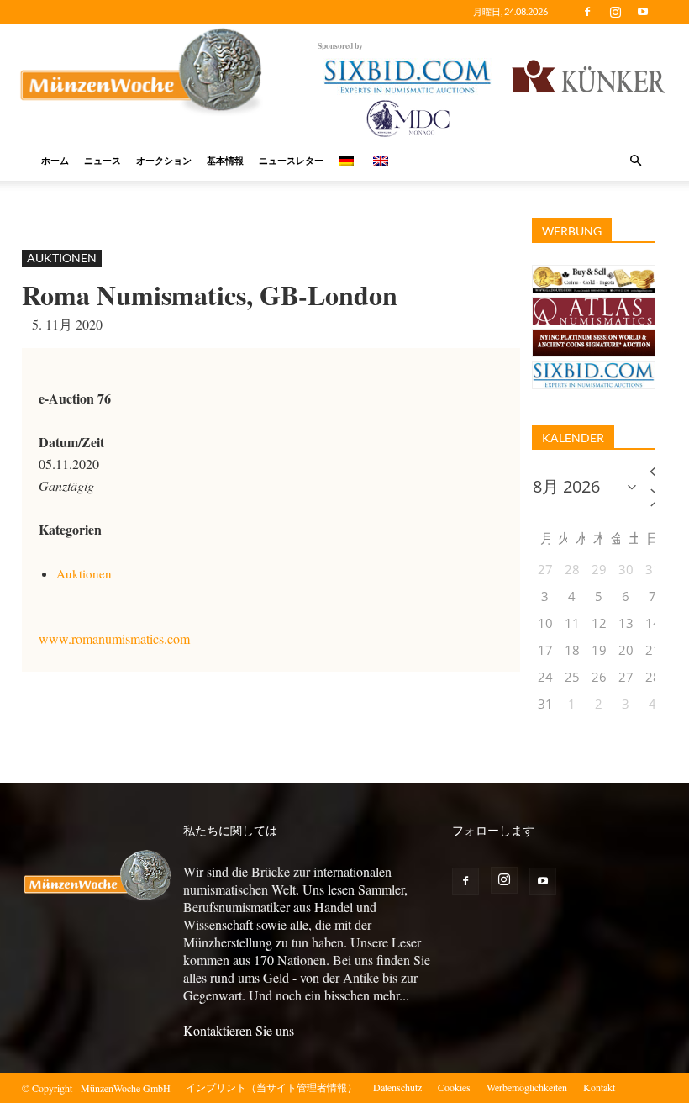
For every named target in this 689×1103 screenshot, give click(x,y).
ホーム (55, 160)
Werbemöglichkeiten (527, 1087)
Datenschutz (397, 1087)
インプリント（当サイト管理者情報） (271, 1087)
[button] (635, 160)
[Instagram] (615, 12)
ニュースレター (291, 160)
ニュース (102, 160)
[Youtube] (642, 12)
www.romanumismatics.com (114, 638)
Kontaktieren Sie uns (238, 1030)
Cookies (454, 1087)
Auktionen (62, 258)
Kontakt (599, 1087)
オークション (164, 160)
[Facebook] (587, 12)
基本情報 (225, 160)
